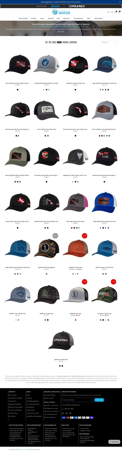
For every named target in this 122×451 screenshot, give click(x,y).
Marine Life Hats (50, 433)
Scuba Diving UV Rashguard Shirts (15, 435)
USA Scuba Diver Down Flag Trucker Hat (18, 83)
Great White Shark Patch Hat (46, 129)
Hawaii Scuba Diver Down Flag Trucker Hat (48, 221)
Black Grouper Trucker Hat (104, 267)
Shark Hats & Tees (69, 428)
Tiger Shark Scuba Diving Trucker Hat (104, 83)
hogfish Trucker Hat (75, 267)
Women (51, 18)
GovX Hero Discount (50, 414)
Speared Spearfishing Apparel (87, 441)
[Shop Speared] (77, 6)
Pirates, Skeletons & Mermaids (69, 435)
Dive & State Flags (68, 433)
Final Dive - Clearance (51, 405)
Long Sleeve (30, 407)
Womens (29, 398)
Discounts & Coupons (51, 411)
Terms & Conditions (15, 410)
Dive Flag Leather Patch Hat (75, 221)
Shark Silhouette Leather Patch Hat (104, 221)
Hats (58, 18)
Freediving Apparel (33, 401)
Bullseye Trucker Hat (46, 313)
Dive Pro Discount (49, 417)
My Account (13, 395)
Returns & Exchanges (16, 407)
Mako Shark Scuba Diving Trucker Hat (17, 267)
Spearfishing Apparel (32, 429)
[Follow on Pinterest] (70, 413)
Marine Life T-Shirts (51, 431)
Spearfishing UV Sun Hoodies (34, 442)
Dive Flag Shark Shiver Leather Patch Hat (18, 175)
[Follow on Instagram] (67, 413)
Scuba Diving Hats (15, 433)
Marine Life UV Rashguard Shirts (50, 435)
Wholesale (98, 18)
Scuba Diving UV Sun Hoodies (16, 439)
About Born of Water (15, 398)
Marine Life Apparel (51, 428)
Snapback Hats (85, 431)
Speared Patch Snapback (46, 267)
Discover (66, 18)
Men (42, 18)
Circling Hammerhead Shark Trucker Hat (47, 83)
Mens (28, 395)
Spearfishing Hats (33, 436)
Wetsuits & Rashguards (34, 416)
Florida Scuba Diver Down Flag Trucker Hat (77, 129)
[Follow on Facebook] (63, 413)
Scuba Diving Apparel (17, 428)
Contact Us (12, 401)
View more (61, 31)
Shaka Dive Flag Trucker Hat (75, 83)
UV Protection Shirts (33, 404)
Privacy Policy (13, 413)
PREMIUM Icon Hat (75, 313)
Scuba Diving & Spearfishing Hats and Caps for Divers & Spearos (59, 26)
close (2, 2)
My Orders (12, 416)
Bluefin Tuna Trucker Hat (18, 313)
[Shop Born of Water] (55, 6)
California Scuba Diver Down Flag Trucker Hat (107, 175)
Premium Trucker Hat (104, 313)
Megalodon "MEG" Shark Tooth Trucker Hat (77, 175)
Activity (33, 18)
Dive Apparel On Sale (51, 408)
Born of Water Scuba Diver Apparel (87, 437)
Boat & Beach (67, 431)
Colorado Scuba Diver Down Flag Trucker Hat (49, 175)
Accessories (78, 18)
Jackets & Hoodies (33, 413)
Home (35, 26)
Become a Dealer (49, 395)
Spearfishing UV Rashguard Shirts (33, 439)
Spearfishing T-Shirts (33, 433)
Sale (88, 18)
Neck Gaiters (31, 410)
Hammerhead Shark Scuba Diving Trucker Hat (20, 129)
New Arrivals (23, 18)
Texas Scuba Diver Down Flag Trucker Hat (18, 221)
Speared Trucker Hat (61, 359)
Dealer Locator (49, 398)
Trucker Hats (84, 428)
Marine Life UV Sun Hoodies (51, 439)
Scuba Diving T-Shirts (16, 431)
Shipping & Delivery (15, 404)
